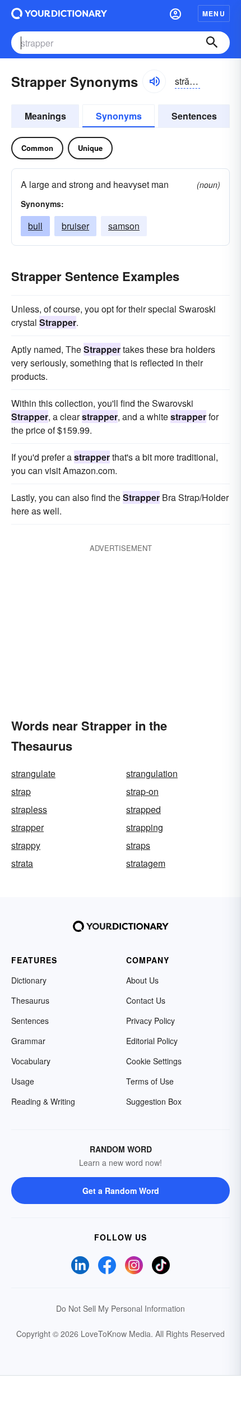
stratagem (145, 863)
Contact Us (145, 1000)
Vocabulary (30, 1061)
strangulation (152, 773)
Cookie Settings (154, 1061)
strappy (25, 845)
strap (21, 791)
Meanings (45, 115)
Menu (213, 13)
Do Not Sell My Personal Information (120, 1308)
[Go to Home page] (59, 13)
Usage (22, 1081)
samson (124, 225)
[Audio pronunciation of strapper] (154, 81)
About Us (142, 980)
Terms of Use (150, 1081)
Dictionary (29, 980)
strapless (29, 809)
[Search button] (212, 43)
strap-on (142, 791)
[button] (175, 13)
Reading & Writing (43, 1101)
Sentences (194, 115)
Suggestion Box (154, 1101)
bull (35, 225)
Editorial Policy (152, 1040)
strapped (143, 809)
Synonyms (119, 115)
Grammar (28, 1040)
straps (138, 845)
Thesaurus (30, 1000)
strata (22, 863)
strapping (144, 827)
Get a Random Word (120, 1190)
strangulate (33, 773)
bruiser (75, 225)
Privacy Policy (150, 1020)
